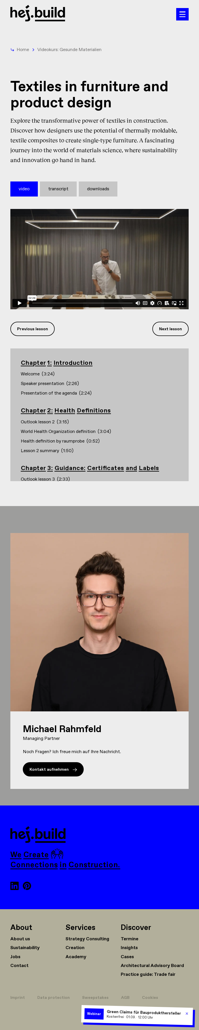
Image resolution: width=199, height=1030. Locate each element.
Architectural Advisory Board (152, 966)
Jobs (15, 957)
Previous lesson (32, 329)
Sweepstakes (95, 997)
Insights (129, 948)
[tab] (24, 189)
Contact (19, 966)
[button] (182, 14)
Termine (129, 939)
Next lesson (170, 329)
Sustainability (25, 948)
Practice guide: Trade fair (148, 974)
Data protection (53, 997)
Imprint (17, 997)
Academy (76, 957)
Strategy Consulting (87, 939)
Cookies (150, 997)
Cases (127, 957)
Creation (75, 948)
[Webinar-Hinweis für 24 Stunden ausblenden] (187, 1014)
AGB (125, 997)
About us (20, 939)
